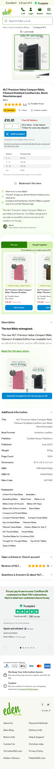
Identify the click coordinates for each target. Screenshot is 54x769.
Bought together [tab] (40, 244)
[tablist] (27, 245)
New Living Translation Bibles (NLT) (17, 27)
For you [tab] (14, 244)
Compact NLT (40, 27)
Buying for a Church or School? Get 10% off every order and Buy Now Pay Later (27, 145)
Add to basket (18, 133)
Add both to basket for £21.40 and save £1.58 (27, 396)
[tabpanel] (27, 281)
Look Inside (28, 31)
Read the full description (15, 351)
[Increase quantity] (18, 126)
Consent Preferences (28, 689)
